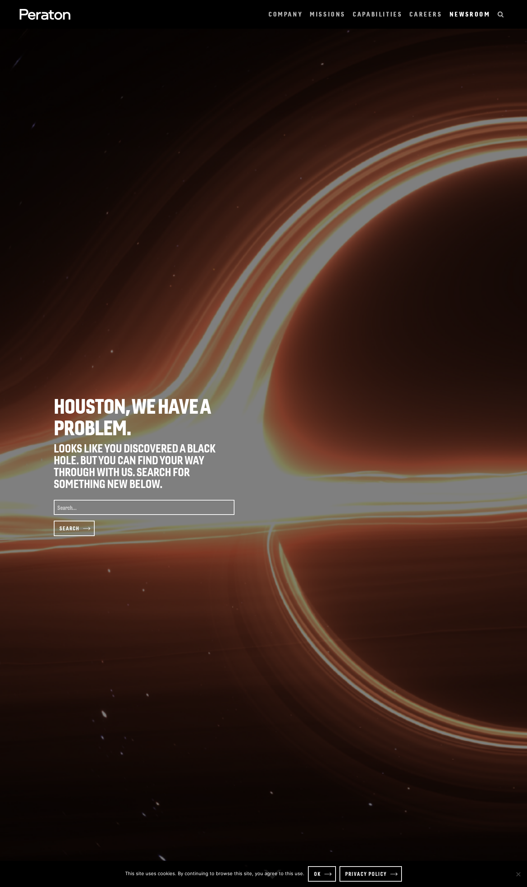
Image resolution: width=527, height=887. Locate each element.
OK (317, 873)
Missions (328, 14)
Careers (425, 14)
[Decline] (518, 874)
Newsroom (470, 14)
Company (286, 14)
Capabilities (377, 14)
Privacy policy (366, 873)
